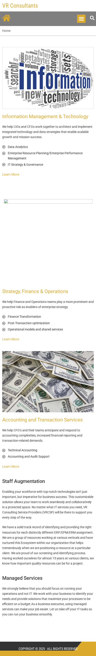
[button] (81, 19)
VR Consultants (20, 5)
